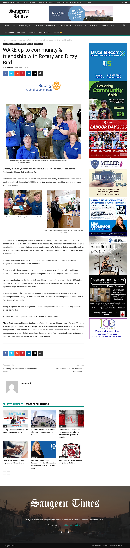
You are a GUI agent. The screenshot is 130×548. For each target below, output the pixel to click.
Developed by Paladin (100, 546)
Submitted (9, 68)
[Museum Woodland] (108, 274)
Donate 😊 (58, 32)
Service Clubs (38, 43)
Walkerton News (62, 2)
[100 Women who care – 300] (108, 338)
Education (63, 457)
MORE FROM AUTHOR (37, 404)
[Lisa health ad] (108, 235)
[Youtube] (125, 2)
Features (22, 40)
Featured (37, 26)
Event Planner (44, 32)
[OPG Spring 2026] (108, 119)
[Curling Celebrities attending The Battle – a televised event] (15, 418)
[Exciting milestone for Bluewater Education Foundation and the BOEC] (43, 418)
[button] (124, 26)
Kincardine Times (30, 2)
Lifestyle (49, 26)
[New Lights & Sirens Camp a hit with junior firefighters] (71, 449)
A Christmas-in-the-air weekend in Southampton (69, 369)
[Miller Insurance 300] (108, 196)
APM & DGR (79, 26)
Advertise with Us (76, 2)
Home (7, 26)
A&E (14, 26)
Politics (92, 26)
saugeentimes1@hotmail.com (70, 525)
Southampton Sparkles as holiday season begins (20, 369)
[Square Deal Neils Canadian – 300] (108, 317)
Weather (32, 32)
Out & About (9, 32)
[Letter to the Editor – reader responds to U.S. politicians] (15, 449)
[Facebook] (122, 2)
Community (23, 26)
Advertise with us (116, 546)
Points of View (64, 26)
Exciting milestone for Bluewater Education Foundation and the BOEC (43, 432)
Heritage (29, 43)
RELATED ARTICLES (13, 404)
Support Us (88, 2)
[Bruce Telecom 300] (108, 80)
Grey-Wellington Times (46, 2)
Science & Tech (106, 26)
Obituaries (21, 32)
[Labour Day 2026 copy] (108, 157)
